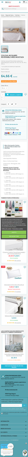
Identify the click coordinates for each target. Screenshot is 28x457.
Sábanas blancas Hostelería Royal (14, 316)
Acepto (14, 232)
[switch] (25, 455)
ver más (9, 455)
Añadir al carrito (14, 94)
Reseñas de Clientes (4, 447)
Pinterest (15, 104)
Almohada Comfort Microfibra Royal (14, 285)
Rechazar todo (14, 236)
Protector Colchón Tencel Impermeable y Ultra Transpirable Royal (14, 252)
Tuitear (12, 104)
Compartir (8, 104)
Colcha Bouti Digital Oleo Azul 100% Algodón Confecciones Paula (14, 354)
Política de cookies (6, 229)
